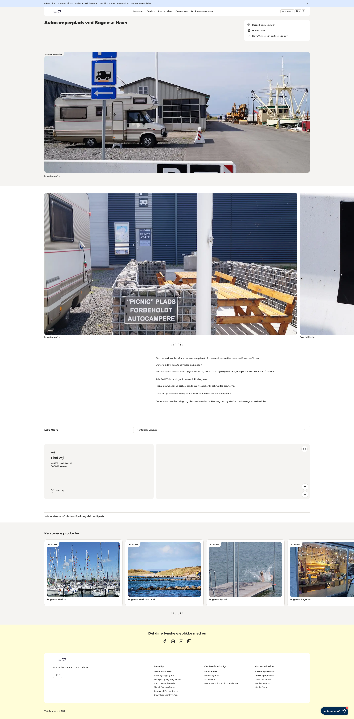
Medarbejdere (211, 675)
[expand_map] (304, 449)
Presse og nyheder (264, 675)
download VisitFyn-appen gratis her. (134, 3)
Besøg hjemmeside (262, 25)
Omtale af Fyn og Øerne (166, 691)
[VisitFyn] (61, 659)
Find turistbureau (162, 671)
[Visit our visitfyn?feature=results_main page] (181, 641)
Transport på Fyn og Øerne (167, 679)
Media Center (261, 687)
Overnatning (181, 11)
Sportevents (210, 679)
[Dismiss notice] (307, 3)
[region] (233, 471)
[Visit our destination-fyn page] (189, 641)
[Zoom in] (305, 486)
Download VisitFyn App (166, 695)
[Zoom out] (305, 494)
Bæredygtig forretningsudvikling (221, 683)
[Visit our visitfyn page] (173, 641)
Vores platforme (263, 679)
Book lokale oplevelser (202, 11)
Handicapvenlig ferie (164, 683)
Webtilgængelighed (164, 675)
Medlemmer (210, 671)
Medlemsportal (262, 683)
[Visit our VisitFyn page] (164, 641)
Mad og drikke (165, 11)
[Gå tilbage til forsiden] (57, 11)
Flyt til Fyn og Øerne (164, 687)
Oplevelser (138, 11)
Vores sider (286, 11)
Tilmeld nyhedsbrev (265, 671)
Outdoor (151, 11)
